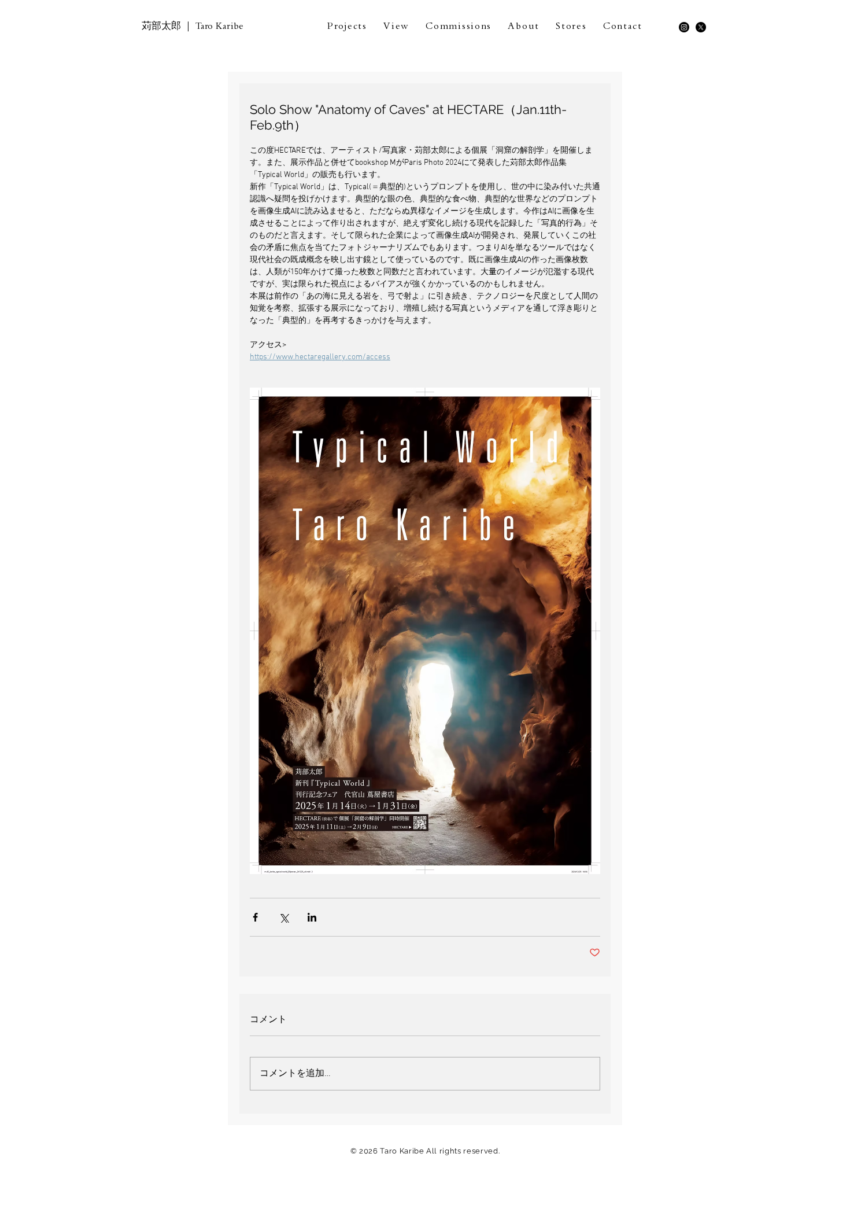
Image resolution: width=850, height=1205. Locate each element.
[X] (701, 27)
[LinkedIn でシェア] (311, 917)
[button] (347, 28)
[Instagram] (684, 27)
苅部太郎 (161, 25)
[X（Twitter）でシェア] (283, 917)
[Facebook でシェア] (255, 917)
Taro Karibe (219, 27)
